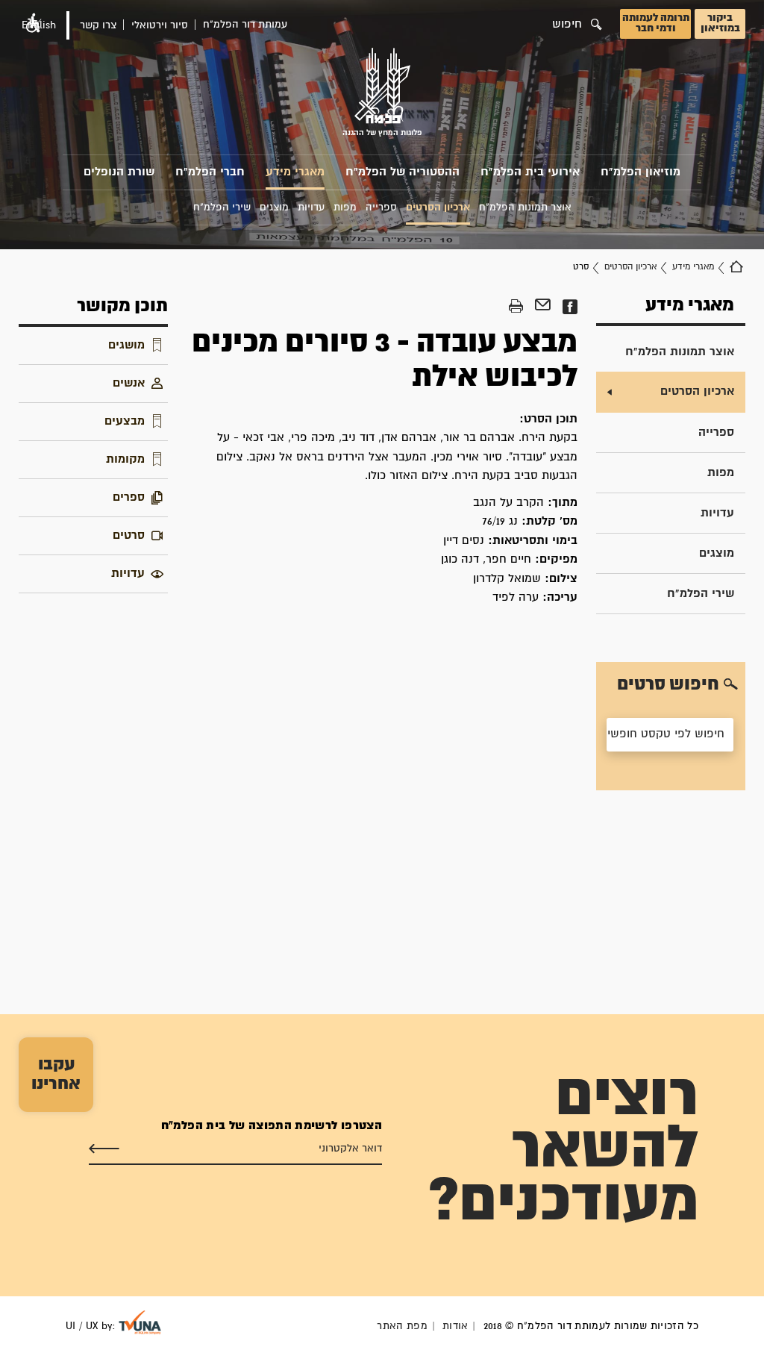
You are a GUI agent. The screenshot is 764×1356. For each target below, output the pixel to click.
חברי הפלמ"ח (210, 172)
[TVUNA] (140, 1322)
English (39, 25)
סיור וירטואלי (159, 25)
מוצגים (716, 553)
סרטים (129, 535)
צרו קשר (98, 25)
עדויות (717, 513)
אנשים (129, 383)
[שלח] (104, 1149)
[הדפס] (516, 306)
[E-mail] (543, 306)
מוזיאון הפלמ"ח (640, 172)
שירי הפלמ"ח (700, 594)
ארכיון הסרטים (630, 267)
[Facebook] (569, 306)
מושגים (126, 345)
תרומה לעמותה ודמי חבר (655, 23)
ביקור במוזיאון (720, 23)
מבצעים (124, 421)
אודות (455, 1326)
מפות (720, 473)
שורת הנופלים (119, 172)
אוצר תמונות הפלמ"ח (679, 352)
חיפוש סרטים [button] (668, 684)
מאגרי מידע (295, 172)
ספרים (129, 497)
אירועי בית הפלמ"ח (530, 172)
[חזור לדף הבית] (736, 267)
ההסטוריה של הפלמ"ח (402, 172)
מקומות (125, 459)
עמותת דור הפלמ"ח (245, 24)
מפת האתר (402, 1326)
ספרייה (716, 432)
